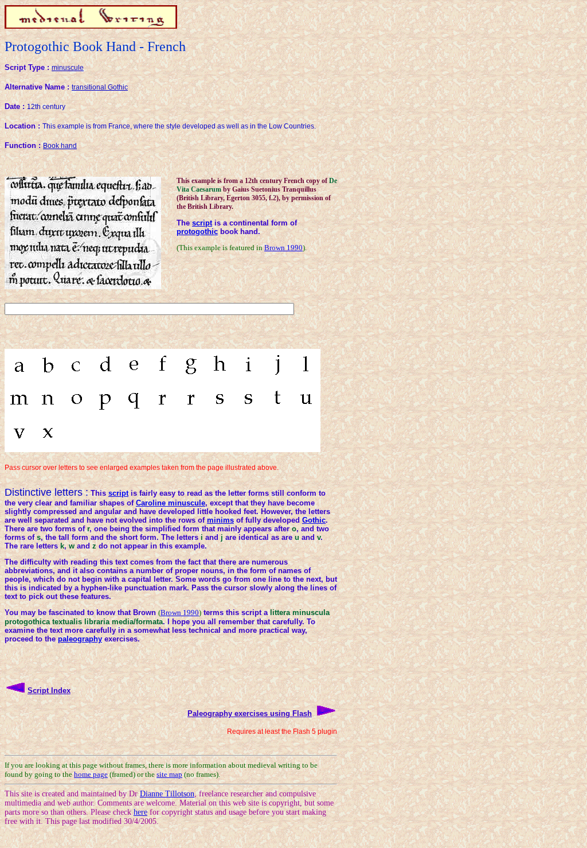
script (202, 223)
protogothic (197, 231)
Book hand (60, 146)
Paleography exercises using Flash (249, 713)
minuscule (68, 68)
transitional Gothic (100, 87)
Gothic (314, 520)
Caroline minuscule (170, 503)
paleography (80, 639)
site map (169, 774)
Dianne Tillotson (167, 793)
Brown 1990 (283, 247)
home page (91, 774)
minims (220, 520)
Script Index (49, 690)
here (140, 812)
